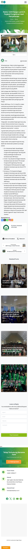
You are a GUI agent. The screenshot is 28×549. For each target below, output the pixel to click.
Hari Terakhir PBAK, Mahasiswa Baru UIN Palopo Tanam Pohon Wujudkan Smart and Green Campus (13, 384)
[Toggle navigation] (25, 2)
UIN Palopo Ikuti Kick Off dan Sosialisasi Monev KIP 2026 (12, 282)
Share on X (22, 238)
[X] (5, 220)
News (16, 19)
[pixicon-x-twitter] (10, 499)
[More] (12, 220)
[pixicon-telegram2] (21, 499)
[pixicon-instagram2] (14, 499)
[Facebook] (2, 220)
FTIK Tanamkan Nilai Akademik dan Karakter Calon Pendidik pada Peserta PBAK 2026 (13, 349)
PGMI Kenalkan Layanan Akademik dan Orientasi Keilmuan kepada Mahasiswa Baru (12, 315)
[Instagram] (10, 220)
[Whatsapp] (7, 220)
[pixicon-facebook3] (7, 499)
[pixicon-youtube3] (17, 499)
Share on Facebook (10, 238)
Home (11, 19)
